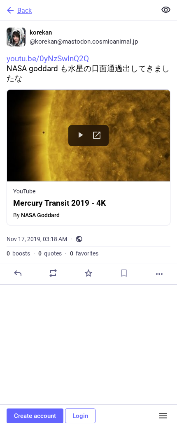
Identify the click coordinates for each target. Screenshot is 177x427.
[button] (88, 157)
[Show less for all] (166, 10)
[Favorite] (88, 273)
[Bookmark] (124, 273)
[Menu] (163, 416)
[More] (159, 274)
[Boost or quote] (53, 273)
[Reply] (18, 273)
